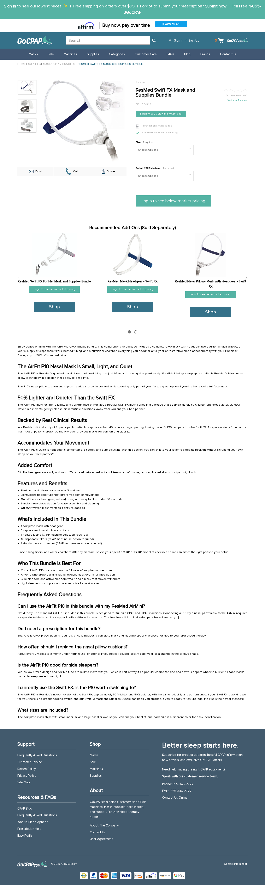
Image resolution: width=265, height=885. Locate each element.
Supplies (93, 54)
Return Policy (26, 768)
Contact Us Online (175, 797)
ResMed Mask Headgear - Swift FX (132, 281)
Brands (205, 54)
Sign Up (194, 40)
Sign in (10, 6)
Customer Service (29, 762)
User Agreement (101, 839)
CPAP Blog (24, 808)
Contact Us (228, 54)
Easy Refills (25, 835)
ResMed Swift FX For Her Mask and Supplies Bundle (54, 281)
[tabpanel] (55, 276)
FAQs (170, 54)
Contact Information (236, 864)
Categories (117, 54)
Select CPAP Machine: (155, 168)
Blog (187, 54)
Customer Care (146, 54)
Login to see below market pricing (161, 113)
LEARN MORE (171, 24)
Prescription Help (29, 828)
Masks (33, 54)
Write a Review (237, 100)
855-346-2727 (182, 784)
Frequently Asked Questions (37, 755)
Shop (54, 307)
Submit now (215, 6)
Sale (51, 54)
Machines (70, 54)
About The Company (104, 825)
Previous (20, 278)
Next (245, 278)
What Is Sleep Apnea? (32, 822)
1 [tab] (129, 331)
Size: (145, 142)
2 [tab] (135, 331)
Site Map (23, 782)
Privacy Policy (26, 775)
